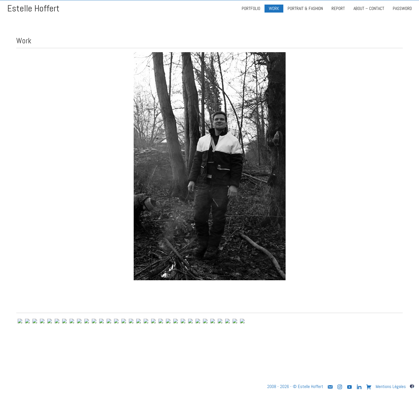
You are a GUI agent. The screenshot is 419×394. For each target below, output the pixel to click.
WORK (274, 8)
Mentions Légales (391, 386)
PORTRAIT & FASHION (305, 8)
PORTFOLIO (251, 8)
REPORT (338, 8)
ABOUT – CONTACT (368, 8)
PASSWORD (402, 8)
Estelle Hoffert (33, 8)
